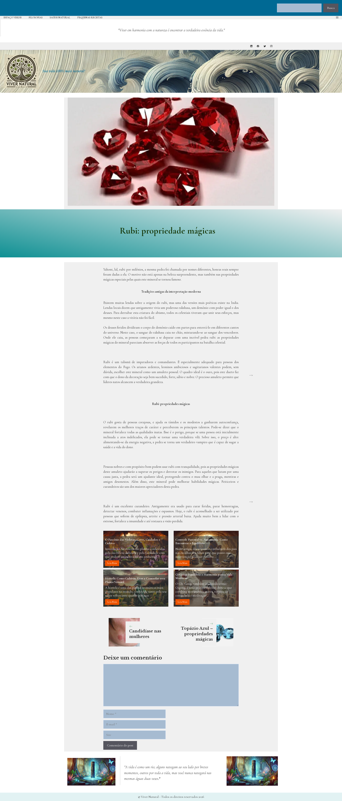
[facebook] (258, 46)
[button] (337, 17)
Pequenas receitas (89, 17)
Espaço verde (13, 17)
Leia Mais (112, 563)
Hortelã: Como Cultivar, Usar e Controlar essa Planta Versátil (135, 580)
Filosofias (36, 17)
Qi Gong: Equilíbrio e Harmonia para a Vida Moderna (203, 576)
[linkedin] (251, 46)
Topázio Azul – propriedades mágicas (197, 634)
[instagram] (271, 46)
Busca (331, 8)
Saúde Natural (60, 17)
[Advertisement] (261, 319)
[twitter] (265, 46)
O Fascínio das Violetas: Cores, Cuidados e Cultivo (132, 541)
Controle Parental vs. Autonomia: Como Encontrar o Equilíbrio (201, 541)
